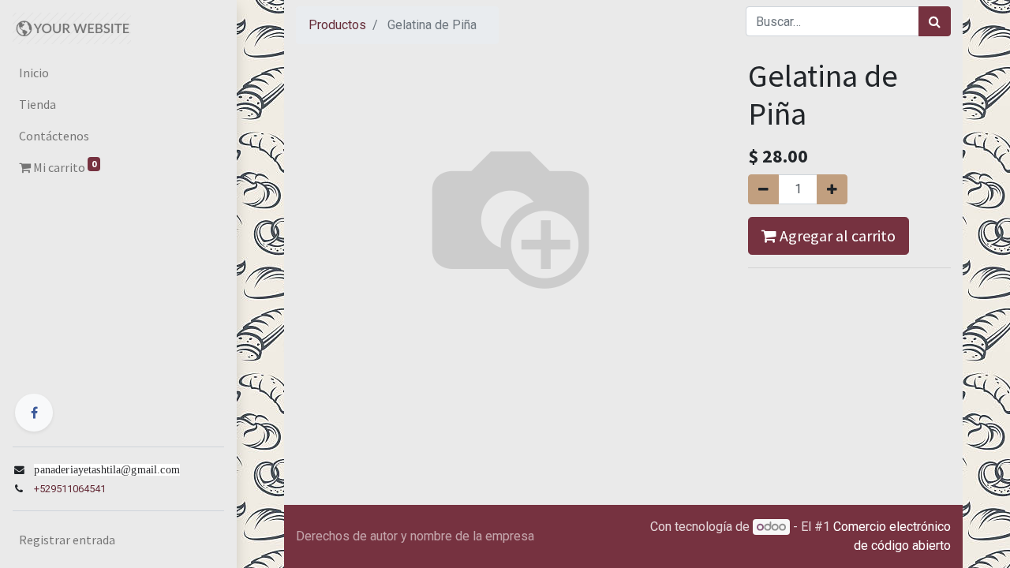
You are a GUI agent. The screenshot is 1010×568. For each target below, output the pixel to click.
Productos (337, 24)
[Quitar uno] (763, 189)
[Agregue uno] (832, 189)
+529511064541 (70, 489)
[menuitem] (118, 72)
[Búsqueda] (934, 21)
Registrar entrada (67, 539)
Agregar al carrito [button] (836, 235)
